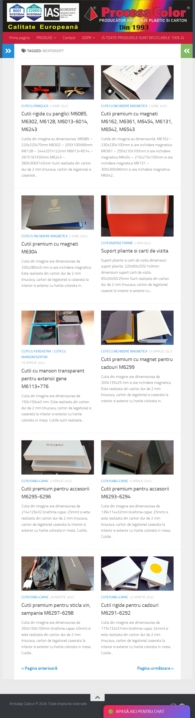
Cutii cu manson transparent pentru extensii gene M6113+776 (52, 379)
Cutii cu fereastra (36, 351)
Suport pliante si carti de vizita (134, 251)
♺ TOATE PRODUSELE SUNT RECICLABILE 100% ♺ (143, 37)
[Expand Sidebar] (8, 51)
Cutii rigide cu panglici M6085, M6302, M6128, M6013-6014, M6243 (54, 122)
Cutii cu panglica (34, 106)
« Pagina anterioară (39, 668)
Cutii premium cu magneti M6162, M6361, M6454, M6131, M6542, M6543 (136, 122)
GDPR (86, 37)
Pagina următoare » (155, 668)
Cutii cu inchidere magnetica (124, 106)
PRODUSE (44, 37)
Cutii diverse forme (117, 243)
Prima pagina (19, 37)
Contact (69, 37)
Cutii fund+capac (35, 481)
